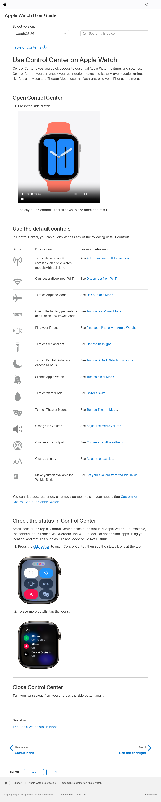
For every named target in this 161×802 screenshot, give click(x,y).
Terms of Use (66, 794)
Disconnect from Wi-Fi (102, 278)
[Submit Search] (85, 34)
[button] (147, 4)
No (56, 772)
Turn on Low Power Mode (104, 311)
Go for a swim (96, 393)
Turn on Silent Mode (100, 377)
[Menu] (156, 4)
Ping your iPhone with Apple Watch (111, 328)
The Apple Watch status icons (35, 727)
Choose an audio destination (106, 442)
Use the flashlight (99, 344)
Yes (34, 772)
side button (41, 546)
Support (18, 783)
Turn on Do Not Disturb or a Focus (110, 360)
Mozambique (150, 794)
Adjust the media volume (104, 426)
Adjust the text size (100, 459)
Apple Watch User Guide (31, 15)
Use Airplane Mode (100, 295)
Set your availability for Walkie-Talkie (112, 475)
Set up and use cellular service (108, 258)
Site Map (81, 794)
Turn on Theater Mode (102, 409)
